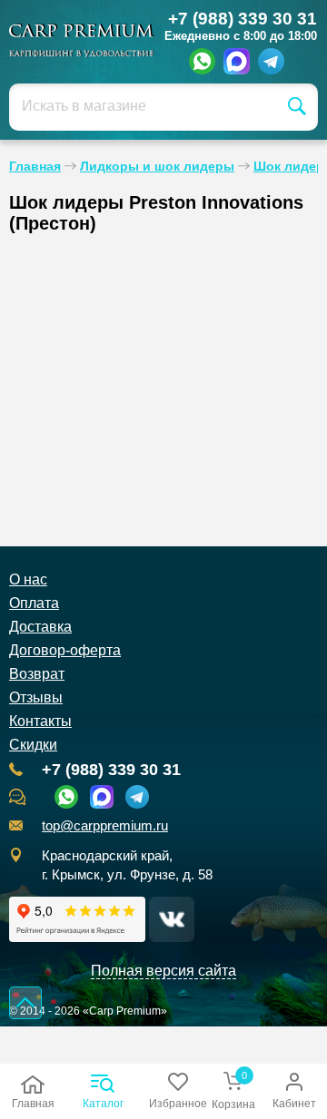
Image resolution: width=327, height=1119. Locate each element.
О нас (28, 579)
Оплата (34, 603)
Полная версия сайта (163, 970)
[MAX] (236, 61)
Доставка (40, 626)
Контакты (40, 721)
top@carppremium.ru (105, 826)
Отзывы (36, 697)
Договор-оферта (65, 650)
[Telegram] (271, 61)
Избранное (178, 1103)
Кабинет (294, 1103)
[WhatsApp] (202, 61)
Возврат (36, 674)
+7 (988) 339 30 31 (242, 18)
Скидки (33, 744)
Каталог (103, 1103)
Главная (33, 1103)
